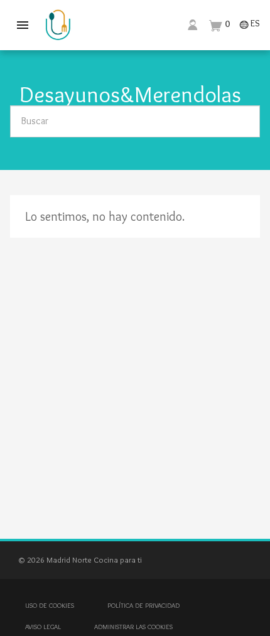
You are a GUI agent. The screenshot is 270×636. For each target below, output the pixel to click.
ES (249, 24)
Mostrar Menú (22, 25)
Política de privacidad (143, 605)
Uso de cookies (49, 605)
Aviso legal (43, 626)
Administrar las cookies (133, 626)
